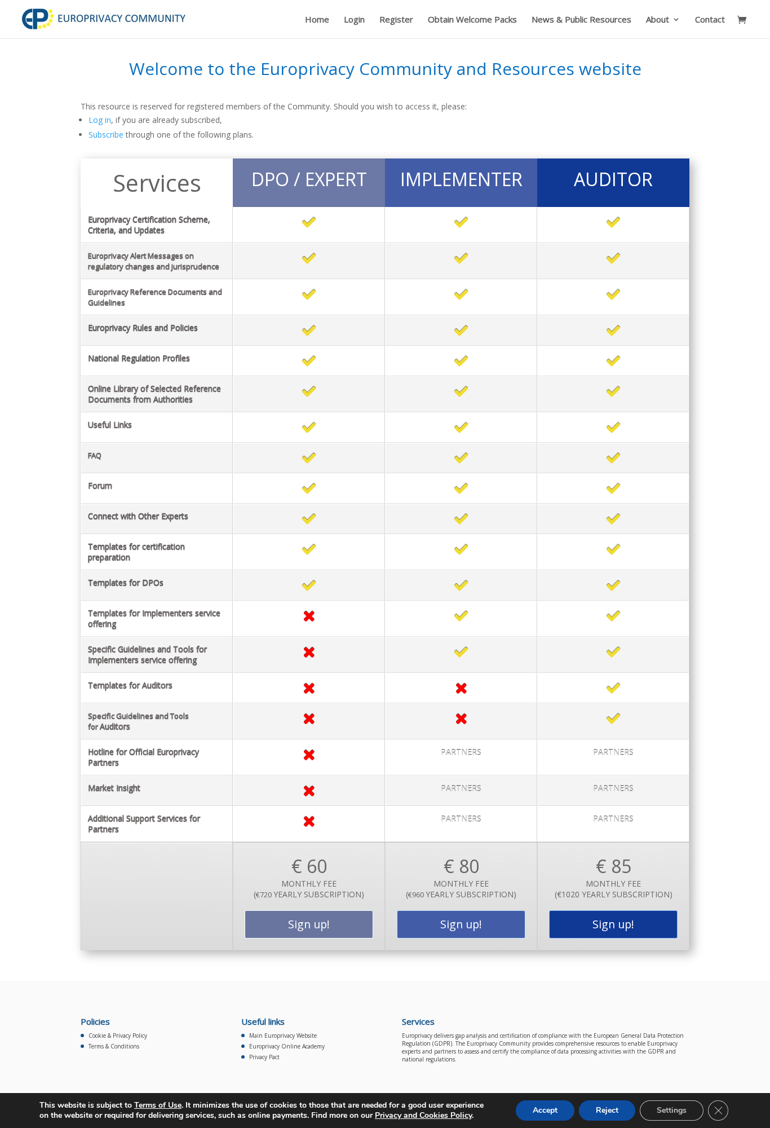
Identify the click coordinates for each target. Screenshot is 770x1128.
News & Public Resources (581, 20)
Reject (607, 1110)
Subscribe (105, 134)
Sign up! (309, 924)
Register (396, 20)
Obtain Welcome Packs (472, 20)
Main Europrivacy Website (283, 1035)
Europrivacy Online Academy (287, 1046)
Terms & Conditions (113, 1046)
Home (317, 20)
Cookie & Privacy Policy (117, 1035)
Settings (672, 1110)
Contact (710, 20)
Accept (545, 1110)
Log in (99, 119)
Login (354, 20)
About (657, 20)
